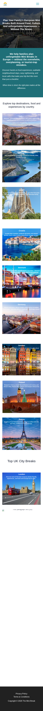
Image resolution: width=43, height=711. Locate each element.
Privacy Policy (21, 694)
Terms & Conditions (21, 697)
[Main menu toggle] (38, 4)
